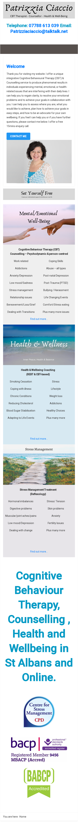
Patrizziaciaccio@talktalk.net (39, 31)
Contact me (18, 136)
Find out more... (39, 319)
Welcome (16, 66)
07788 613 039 (44, 25)
